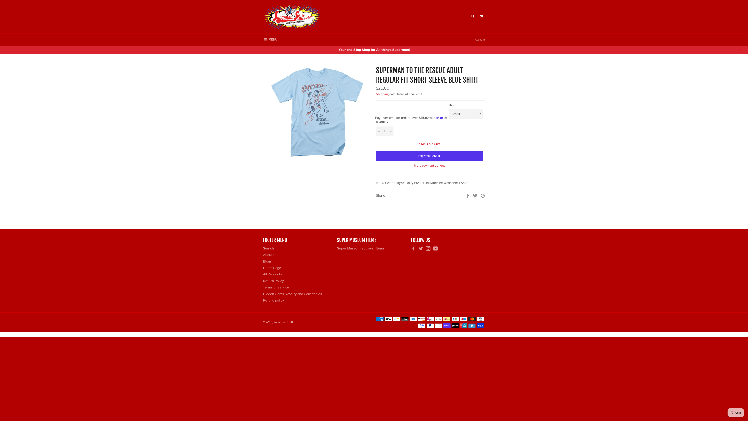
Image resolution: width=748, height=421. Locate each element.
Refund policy (273, 300)
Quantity (382, 122)
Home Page (272, 268)
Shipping (382, 94)
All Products (272, 274)
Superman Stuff (283, 322)
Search (268, 248)
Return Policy (273, 281)
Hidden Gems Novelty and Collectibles (292, 294)
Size (451, 104)
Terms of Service (276, 287)
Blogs (267, 261)
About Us (270, 255)
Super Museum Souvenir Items (361, 248)
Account (480, 39)
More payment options (429, 165)
